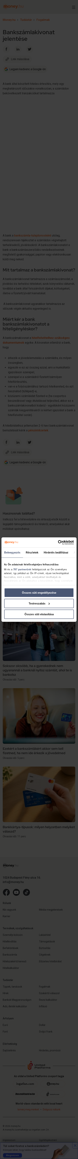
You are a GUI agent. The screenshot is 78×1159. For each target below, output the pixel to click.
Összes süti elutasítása (39, 614)
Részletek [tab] (32, 552)
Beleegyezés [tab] (12, 552)
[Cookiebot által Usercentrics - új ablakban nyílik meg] (58, 542)
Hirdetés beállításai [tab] (56, 552)
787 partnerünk (22, 569)
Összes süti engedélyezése (39, 592)
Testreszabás (37, 603)
